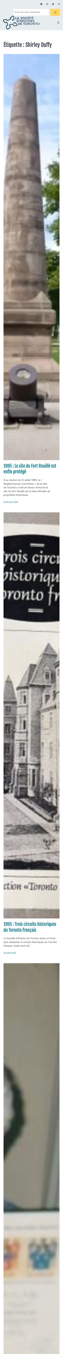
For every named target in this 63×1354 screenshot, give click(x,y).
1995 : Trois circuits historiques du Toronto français (30, 927)
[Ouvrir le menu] (58, 22)
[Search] (55, 12)
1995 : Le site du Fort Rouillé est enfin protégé (30, 469)
